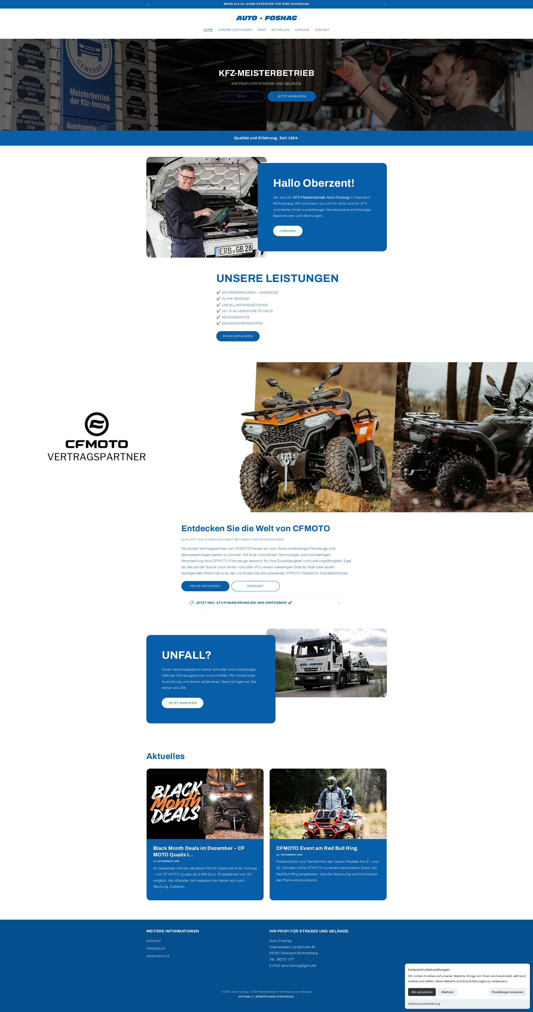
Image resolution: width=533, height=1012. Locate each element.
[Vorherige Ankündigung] (147, 4)
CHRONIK (288, 231)
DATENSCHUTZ (158, 956)
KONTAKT (255, 586)
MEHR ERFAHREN (238, 336)
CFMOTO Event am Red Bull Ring (316, 848)
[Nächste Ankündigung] (385, 4)
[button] (151, 18)
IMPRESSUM (155, 948)
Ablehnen (447, 992)
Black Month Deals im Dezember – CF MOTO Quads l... (198, 851)
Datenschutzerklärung (424, 1003)
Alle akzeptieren (421, 992)
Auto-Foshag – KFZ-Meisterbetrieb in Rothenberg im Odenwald (272, 992)
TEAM (241, 96)
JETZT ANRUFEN (291, 96)
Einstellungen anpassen (507, 992)
